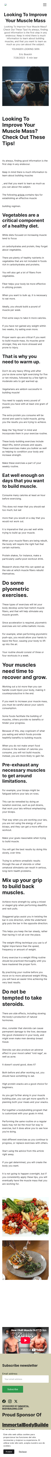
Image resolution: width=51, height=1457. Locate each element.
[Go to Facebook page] (4, 1401)
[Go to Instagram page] (10, 1401)
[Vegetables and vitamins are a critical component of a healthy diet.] (25, 1303)
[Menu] (44, 4)
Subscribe (12, 1389)
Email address (9, 1373)
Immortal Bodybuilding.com (15, 1407)
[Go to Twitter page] (16, 1401)
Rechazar (23, 1452)
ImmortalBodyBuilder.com (25, 1427)
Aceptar (9, 1452)
